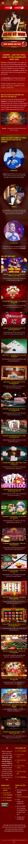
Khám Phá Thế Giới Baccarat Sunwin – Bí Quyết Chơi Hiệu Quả (14, 328)
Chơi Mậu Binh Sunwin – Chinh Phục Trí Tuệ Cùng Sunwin (14, 463)
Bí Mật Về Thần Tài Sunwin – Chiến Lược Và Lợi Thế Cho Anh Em (14, 624)
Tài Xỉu (7, 797)
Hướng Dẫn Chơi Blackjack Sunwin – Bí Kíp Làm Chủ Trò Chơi (14, 436)
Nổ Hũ (7, 800)
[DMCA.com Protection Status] (4, 805)
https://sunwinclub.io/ (18, 80)
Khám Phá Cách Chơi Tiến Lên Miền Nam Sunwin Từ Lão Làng (14, 275)
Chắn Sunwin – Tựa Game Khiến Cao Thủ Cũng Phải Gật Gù (14, 382)
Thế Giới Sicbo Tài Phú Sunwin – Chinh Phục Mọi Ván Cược (14, 571)
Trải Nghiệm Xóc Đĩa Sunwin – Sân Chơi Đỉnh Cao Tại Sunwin (14, 517)
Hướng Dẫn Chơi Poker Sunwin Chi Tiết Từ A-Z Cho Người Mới (14, 409)
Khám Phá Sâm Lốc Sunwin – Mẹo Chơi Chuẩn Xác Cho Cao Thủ (14, 490)
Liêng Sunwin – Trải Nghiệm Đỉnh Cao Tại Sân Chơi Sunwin (14, 355)
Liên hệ (21, 777)
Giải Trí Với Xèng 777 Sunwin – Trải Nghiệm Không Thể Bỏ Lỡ (14, 597)
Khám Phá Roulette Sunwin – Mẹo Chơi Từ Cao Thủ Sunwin (14, 651)
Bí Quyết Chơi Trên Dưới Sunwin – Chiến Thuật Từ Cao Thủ (14, 732)
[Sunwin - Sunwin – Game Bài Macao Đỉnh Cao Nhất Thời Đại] (15, 2)
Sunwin (3, 62)
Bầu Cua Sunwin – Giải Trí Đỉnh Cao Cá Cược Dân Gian (14, 705)
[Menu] (2, 2)
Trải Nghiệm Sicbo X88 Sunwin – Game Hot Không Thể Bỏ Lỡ (14, 544)
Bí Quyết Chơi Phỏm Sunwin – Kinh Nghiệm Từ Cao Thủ (14, 301)
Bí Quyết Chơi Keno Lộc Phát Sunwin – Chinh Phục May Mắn (14, 678)
